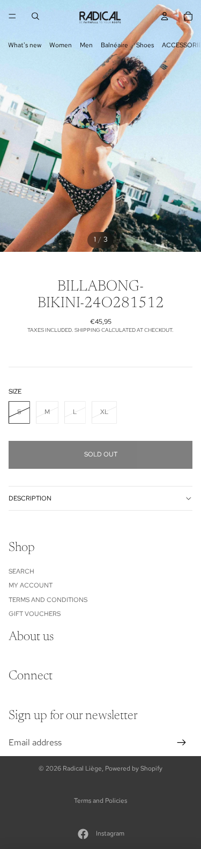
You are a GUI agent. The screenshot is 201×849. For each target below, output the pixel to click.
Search (21, 571)
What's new (24, 45)
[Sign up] (181, 742)
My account (31, 585)
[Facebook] (83, 834)
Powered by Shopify (133, 768)
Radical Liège (82, 768)
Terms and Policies (100, 800)
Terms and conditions (48, 600)
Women (60, 45)
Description (30, 498)
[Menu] (12, 16)
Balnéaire (114, 45)
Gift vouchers (35, 613)
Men (86, 45)
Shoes (145, 45)
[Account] (164, 16)
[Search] (35, 16)
